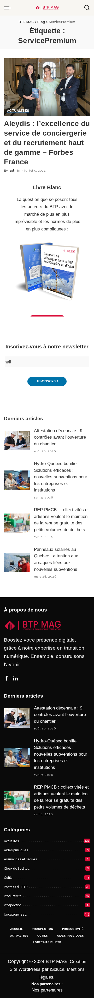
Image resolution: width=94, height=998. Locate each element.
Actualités (18, 111)
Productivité (13, 896)
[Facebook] (6, 678)
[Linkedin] (15, 678)
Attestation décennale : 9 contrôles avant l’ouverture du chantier (60, 437)
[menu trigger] (9, 8)
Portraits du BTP (15, 887)
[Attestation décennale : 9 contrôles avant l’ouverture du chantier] (17, 440)
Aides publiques (16, 850)
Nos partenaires (47, 990)
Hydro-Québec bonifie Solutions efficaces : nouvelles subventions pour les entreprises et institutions (60, 477)
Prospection (12, 905)
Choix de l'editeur (17, 868)
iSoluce (57, 969)
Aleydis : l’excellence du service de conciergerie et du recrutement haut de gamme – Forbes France (47, 143)
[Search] (87, 8)
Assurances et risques (20, 859)
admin (15, 170)
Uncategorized (15, 914)
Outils (8, 878)
